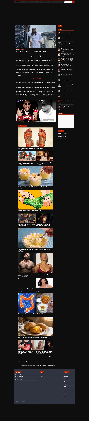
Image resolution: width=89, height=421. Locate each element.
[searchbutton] (73, 2)
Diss (33, 1)
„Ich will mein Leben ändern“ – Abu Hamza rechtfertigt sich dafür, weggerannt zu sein (67, 90)
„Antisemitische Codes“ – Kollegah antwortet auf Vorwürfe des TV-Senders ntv (67, 95)
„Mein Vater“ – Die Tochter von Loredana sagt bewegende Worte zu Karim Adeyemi (67, 49)
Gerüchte (50, 1)
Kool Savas (36, 78)
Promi (64, 391)
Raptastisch (18, 1)
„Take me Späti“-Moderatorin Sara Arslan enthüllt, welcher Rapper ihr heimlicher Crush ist (67, 106)
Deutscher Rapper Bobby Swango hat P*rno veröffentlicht (27, 361)
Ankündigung (38, 1)
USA (64, 394)
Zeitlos (65, 396)
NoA (64, 389)
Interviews (44, 1)
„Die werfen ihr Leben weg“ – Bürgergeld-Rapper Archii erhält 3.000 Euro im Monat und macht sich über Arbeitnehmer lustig (67, 59)
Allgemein (24, 1)
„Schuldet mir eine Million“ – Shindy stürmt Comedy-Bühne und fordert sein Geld (67, 70)
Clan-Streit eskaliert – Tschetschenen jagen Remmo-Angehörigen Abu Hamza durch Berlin (67, 85)
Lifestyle (29, 1)
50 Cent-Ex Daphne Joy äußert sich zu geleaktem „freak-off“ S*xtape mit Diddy (67, 32)
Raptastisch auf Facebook (62, 133)
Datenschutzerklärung (43, 374)
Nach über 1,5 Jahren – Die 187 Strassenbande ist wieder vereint (66, 65)
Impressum (42, 376)
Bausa (21, 67)
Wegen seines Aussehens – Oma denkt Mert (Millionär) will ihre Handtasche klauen (38, 365)
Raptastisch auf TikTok (61, 138)
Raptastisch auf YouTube (62, 136)
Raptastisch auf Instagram (19, 376)
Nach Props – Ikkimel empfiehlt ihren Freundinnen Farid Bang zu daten (66, 80)
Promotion (65, 392)
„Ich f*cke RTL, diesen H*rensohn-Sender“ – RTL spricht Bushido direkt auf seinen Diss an (67, 100)
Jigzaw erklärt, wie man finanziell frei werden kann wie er (66, 75)
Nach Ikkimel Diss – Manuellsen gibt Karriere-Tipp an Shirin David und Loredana (67, 54)
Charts (65, 379)
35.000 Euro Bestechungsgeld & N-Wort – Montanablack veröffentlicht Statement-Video (67, 43)
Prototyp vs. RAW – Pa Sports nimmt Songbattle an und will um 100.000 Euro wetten (66, 37)
